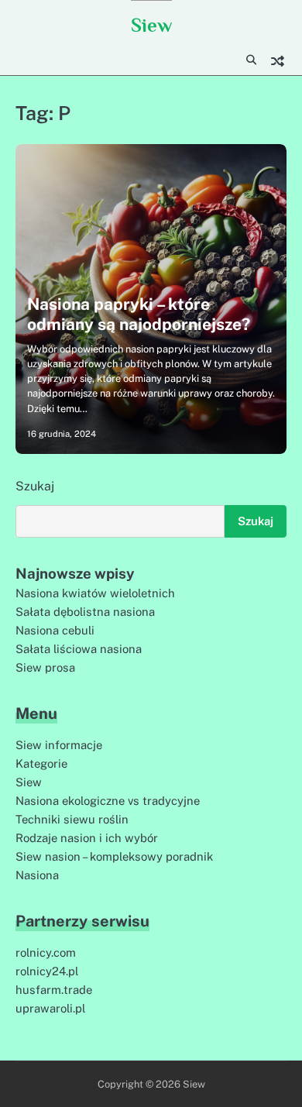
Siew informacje (58, 744)
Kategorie (41, 763)
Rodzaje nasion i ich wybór (86, 837)
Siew (151, 25)
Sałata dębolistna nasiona (85, 611)
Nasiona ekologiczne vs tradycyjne (107, 800)
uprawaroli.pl (50, 1008)
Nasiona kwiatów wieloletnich (95, 593)
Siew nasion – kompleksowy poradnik (114, 856)
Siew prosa (45, 667)
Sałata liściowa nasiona (78, 648)
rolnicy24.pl (46, 971)
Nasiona (37, 875)
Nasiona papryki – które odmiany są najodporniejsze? (138, 313)
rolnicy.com (45, 952)
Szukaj (34, 486)
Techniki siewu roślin (72, 819)
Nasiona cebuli (54, 630)
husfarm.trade (53, 989)
